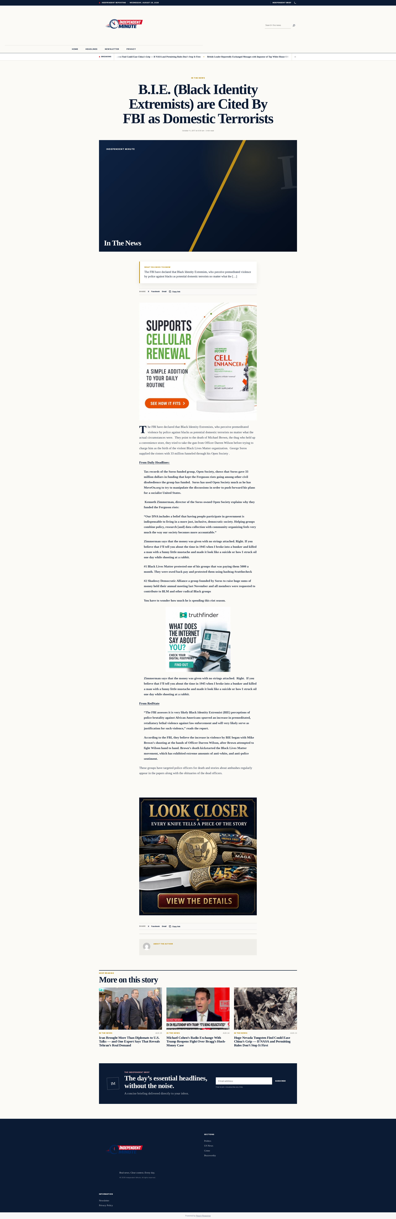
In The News (198, 78)
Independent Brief (282, 3)
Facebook (155, 291)
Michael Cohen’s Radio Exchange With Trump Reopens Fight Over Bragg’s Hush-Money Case (195, 1041)
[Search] (294, 25)
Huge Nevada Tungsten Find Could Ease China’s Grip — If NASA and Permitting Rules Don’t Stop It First (262, 1041)
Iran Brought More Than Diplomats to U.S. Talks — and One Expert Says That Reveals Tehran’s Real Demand (129, 1041)
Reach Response (203, 1216)
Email (164, 291)
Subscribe (280, 1081)
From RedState (149, 703)
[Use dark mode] (295, 3)
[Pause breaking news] (294, 56)
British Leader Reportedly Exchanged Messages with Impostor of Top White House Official (211, 56)
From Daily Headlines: (154, 462)
